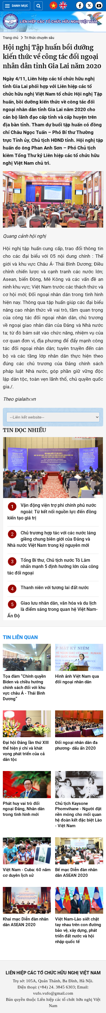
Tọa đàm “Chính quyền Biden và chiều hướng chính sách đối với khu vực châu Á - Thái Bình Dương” (24, 687)
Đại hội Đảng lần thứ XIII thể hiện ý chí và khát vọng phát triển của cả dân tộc (26, 751)
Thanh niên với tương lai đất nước (55, 587)
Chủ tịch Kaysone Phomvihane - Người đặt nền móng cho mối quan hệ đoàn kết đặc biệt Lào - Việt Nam (78, 815)
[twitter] (89, 5)
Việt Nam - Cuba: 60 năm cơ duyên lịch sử (27, 872)
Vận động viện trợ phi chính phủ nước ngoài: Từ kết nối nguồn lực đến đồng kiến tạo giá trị (51, 512)
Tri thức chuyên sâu (39, 38)
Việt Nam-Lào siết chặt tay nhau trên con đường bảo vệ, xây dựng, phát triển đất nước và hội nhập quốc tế (78, 930)
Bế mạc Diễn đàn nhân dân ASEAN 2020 (76, 872)
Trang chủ (10, 38)
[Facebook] (80, 5)
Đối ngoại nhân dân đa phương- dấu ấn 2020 (76, 745)
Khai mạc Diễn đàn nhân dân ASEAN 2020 (25, 922)
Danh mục (20, 6)
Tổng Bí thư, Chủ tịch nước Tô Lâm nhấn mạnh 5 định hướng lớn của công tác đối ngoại (52, 567)
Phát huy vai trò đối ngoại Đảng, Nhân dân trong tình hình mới (23, 809)
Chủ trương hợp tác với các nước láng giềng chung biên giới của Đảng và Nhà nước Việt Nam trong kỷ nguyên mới (51, 539)
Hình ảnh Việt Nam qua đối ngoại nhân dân (77, 679)
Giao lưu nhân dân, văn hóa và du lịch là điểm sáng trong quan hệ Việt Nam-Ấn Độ (52, 609)
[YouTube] (99, 5)
